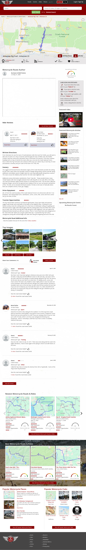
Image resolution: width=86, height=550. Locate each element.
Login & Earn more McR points (68, 82)
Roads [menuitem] (29, 2)
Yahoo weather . (32, 220)
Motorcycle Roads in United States (16, 16)
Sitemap (45, 544)
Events (31, 535)
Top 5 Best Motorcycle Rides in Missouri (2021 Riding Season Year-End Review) (73, 151)
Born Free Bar (21, 511)
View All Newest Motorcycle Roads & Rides (43, 434)
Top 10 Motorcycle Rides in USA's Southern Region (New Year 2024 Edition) (73, 159)
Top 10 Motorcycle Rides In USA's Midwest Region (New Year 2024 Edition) (73, 167)
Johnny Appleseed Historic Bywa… (16, 417)
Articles (32, 544)
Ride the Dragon (72, 173)
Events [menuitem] (35, 2)
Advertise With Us (47, 542)
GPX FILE (80, 56)
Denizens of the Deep (64, 516)
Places (31, 539)
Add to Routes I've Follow (62, 93)
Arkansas (9, 60)
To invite (62, 103)
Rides (31, 542)
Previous (2, 240)
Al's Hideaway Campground (25, 501)
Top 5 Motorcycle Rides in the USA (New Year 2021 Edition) (73, 143)
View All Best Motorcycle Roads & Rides (43, 483)
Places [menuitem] (45, 2)
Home (3, 16)
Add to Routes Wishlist (62, 89)
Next (56, 240)
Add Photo (18, 255)
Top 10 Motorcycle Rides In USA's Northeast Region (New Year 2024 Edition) (73, 135)
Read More (7, 145)
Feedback (59, 2)
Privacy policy (46, 546)
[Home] (10, 536)
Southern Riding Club (77, 516)
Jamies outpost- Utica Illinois (25, 491)
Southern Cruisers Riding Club (51, 501)
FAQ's (31, 546)
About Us (45, 535)
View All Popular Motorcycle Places (22, 527)
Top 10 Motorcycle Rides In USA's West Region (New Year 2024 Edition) (73, 183)
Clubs (31, 537)
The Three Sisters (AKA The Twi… (66, 467)
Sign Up (80, 2)
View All (61, 199)
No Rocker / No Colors (77, 501)
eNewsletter (46, 539)
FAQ (65, 2)
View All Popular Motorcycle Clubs (64, 527)
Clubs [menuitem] (40, 2)
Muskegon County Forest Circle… (41, 417)
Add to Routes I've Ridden (62, 84)
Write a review (49, 260)
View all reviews (9, 383)
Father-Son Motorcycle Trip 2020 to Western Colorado (73, 191)
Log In (76, 2)
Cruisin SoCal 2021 (51, 515)
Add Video (29, 255)
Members (45, 537)
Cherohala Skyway (36, 467)
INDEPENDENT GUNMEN (64, 501)
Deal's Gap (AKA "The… (13, 467)
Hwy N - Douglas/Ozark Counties (66, 417)
